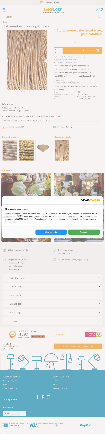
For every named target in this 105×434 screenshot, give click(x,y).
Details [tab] (32, 217)
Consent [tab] (6, 217)
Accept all (84, 232)
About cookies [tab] (19, 216)
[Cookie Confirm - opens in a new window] (90, 200)
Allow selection (51, 232)
